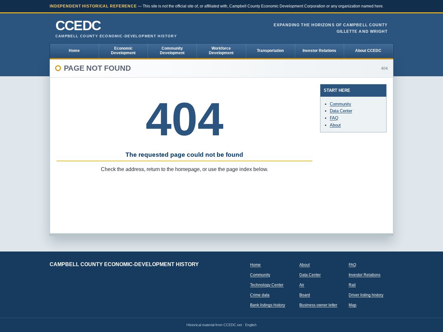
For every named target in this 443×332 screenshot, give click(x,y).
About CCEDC (368, 50)
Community (340, 104)
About (335, 125)
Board (304, 295)
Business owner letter (318, 305)
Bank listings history (267, 305)
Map (352, 305)
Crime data (259, 295)
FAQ (334, 118)
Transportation (270, 50)
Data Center (341, 110)
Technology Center (266, 285)
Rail (352, 285)
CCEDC (116, 28)
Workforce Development (221, 50)
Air (301, 285)
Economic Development (123, 50)
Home (74, 50)
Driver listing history (366, 295)
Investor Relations (319, 50)
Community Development (172, 50)
